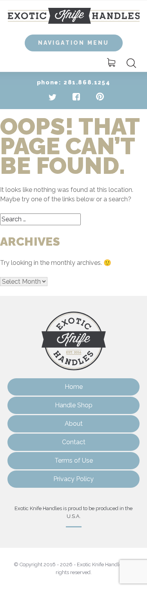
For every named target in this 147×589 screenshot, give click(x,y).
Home (74, 386)
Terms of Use (73, 460)
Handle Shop (74, 405)
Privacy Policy (73, 479)
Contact (73, 442)
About (74, 423)
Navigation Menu (73, 43)
